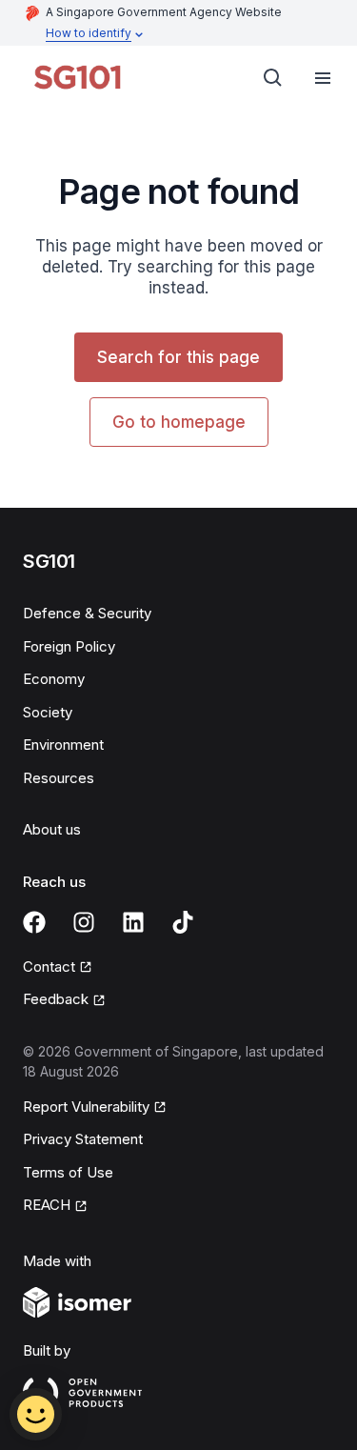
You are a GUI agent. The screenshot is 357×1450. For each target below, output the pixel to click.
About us (52, 829)
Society (47, 712)
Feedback (56, 999)
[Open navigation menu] (323, 78)
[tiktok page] (182, 922)
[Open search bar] (273, 78)
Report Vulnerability (86, 1107)
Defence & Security (87, 613)
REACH (46, 1205)
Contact (49, 966)
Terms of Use (68, 1172)
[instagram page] (83, 922)
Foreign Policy (69, 646)
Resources (58, 778)
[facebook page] (34, 922)
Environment (63, 744)
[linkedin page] (133, 922)
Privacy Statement (83, 1139)
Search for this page (178, 357)
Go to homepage (179, 422)
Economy (54, 679)
